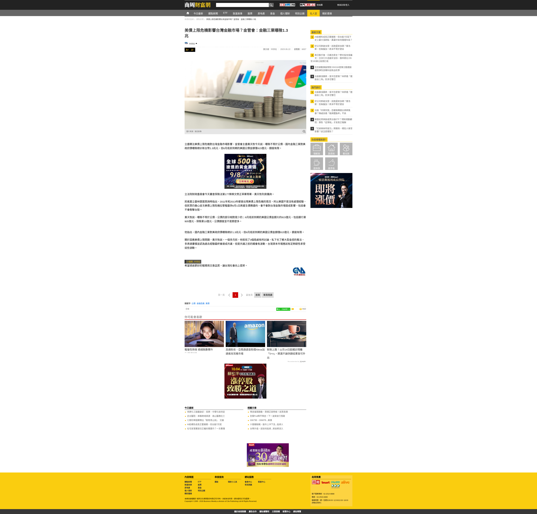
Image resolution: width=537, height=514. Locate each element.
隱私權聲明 (264, 511)
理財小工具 (232, 482)
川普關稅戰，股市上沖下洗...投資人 (266, 424)
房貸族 (331, 153)
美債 (207, 303)
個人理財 (188, 491)
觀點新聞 (188, 482)
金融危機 (200, 303)
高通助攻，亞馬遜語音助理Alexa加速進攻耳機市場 (245, 351)
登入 (347, 5)
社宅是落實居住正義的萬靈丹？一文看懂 (206, 428)
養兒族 (346, 153)
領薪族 (316, 153)
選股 (216, 482)
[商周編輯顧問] (335, 486)
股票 (200, 485)
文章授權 (276, 511)
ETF (199, 482)
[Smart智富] (326, 482)
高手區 (331, 168)
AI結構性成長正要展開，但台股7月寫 (204, 424)
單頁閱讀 (267, 295)
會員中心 (248, 482)
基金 (200, 488)
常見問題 (248, 485)
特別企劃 (201, 491)
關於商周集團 (240, 511)
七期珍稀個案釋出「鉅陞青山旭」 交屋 (205, 420)
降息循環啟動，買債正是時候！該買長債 (269, 412)
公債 (194, 303)
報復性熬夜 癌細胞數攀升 (199, 349)
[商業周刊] (316, 482)
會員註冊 (341, 5)
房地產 (187, 488)
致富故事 (188, 485)
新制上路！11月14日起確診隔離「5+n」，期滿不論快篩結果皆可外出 (286, 353)
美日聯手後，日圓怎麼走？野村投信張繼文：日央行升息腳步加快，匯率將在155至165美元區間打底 (331, 58)
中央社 (192, 44)
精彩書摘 (188, 493)
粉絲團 (320, 5)
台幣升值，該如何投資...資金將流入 (266, 428)
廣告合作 (253, 511)
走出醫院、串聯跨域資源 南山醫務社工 (206, 416)
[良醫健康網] (335, 482)
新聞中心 (286, 511)
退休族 (316, 168)
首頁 (190, 13)
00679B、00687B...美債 (261, 420)
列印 (304, 309)
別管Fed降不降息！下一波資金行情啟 (267, 416)
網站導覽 (297, 511)
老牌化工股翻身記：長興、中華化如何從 (206, 412)
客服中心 (261, 482)
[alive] (345, 482)
